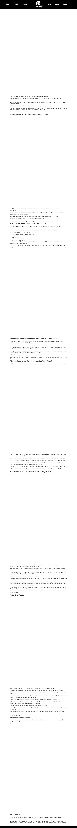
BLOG (57, 4)
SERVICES (26, 4)
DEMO (49, 4)
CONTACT (65, 4)
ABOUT (17, 4)
